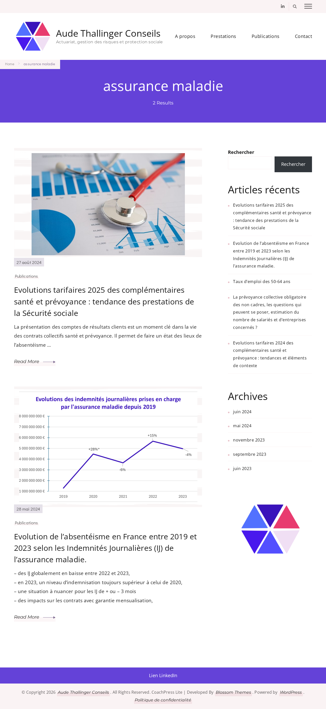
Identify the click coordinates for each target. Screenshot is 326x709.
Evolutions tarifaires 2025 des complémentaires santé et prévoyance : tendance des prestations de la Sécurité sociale (104, 301)
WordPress (291, 692)
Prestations (223, 36)
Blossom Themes (233, 692)
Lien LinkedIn (163, 675)
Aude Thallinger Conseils (108, 33)
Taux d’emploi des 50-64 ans (262, 281)
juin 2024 (242, 411)
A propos (185, 36)
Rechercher (241, 152)
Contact (303, 36)
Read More (27, 361)
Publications (266, 36)
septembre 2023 (249, 454)
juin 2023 (242, 468)
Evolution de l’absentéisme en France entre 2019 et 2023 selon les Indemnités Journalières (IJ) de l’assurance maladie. (105, 548)
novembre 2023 (249, 440)
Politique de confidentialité (163, 700)
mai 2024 (242, 426)
